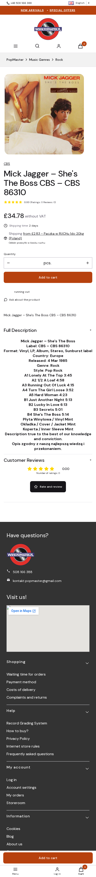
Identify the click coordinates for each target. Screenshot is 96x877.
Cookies (13, 828)
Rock (59, 60)
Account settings (21, 787)
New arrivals (32, 10)
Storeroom (16, 802)
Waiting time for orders (26, 674)
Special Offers (62, 10)
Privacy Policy (18, 738)
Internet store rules (23, 746)
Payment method (21, 682)
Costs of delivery (21, 689)
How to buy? (17, 730)
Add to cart (48, 277)
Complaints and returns (27, 697)
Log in (12, 779)
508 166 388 (22, 572)
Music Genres (39, 60)
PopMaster (15, 60)
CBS (7, 164)
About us (14, 844)
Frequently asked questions (30, 753)
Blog (10, 836)
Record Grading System (27, 723)
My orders (15, 795)
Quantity (10, 254)
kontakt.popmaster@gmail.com (37, 581)
